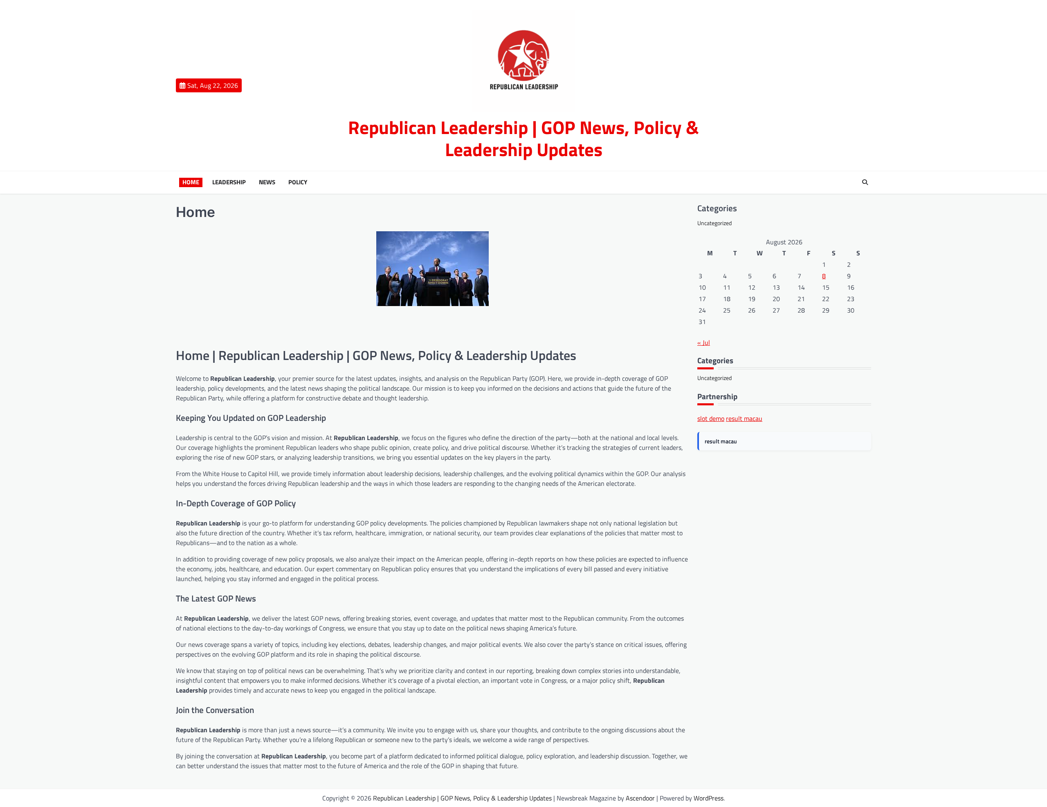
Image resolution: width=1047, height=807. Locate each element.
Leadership (229, 182)
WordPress (708, 798)
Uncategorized (714, 223)
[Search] (865, 182)
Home (190, 182)
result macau (744, 418)
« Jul (703, 342)
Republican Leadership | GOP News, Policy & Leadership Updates (523, 138)
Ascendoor (640, 798)
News (267, 182)
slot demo (710, 418)
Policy (297, 182)
